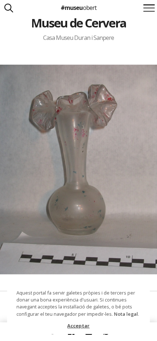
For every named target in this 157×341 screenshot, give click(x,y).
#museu (78, 8)
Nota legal (126, 314)
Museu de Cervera (78, 23)
